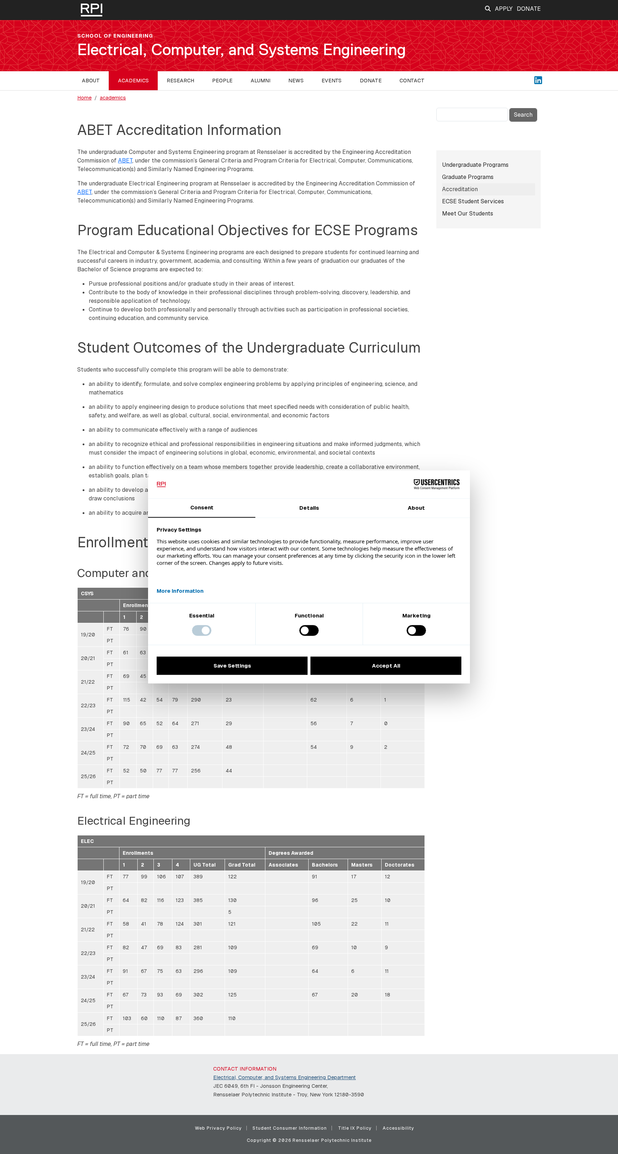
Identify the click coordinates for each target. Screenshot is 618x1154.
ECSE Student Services (473, 201)
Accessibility (398, 1128)
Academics (133, 80)
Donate (371, 80)
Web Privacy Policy (218, 1128)
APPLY (503, 9)
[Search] (488, 9)
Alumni (260, 80)
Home (84, 97)
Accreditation (460, 189)
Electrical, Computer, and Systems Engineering (241, 49)
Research (180, 80)
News (296, 80)
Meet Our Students (467, 213)
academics (113, 97)
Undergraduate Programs (475, 165)
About (91, 80)
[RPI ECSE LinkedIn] (538, 79)
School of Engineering (115, 36)
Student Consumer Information (289, 1128)
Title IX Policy (355, 1128)
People (222, 80)
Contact (412, 80)
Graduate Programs (468, 177)
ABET (125, 160)
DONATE (529, 9)
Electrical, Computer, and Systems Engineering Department (284, 1077)
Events (332, 80)
